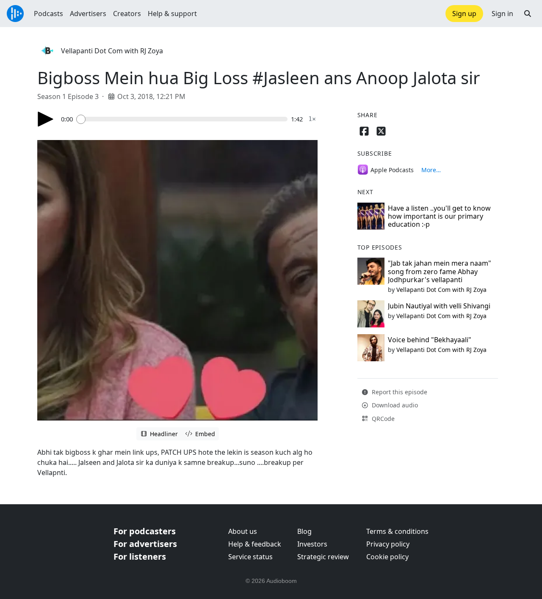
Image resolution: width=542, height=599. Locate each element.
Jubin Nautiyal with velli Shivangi (439, 305)
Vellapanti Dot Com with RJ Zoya (112, 50)
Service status (250, 556)
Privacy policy (387, 544)
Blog (304, 531)
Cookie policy (387, 556)
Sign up (464, 13)
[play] (45, 119)
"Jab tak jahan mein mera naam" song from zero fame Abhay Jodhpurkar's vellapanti (439, 271)
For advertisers (145, 544)
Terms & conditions (397, 531)
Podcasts (48, 13)
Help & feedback (254, 544)
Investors (312, 544)
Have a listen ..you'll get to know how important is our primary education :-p (439, 216)
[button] (527, 13)
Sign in (502, 13)
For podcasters (144, 531)
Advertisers (88, 13)
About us (242, 531)
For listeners (139, 556)
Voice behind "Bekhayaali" (429, 339)
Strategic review (323, 556)
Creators (127, 13)
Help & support (172, 13)
